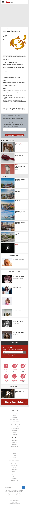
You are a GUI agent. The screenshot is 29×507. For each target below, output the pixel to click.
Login (14, 432)
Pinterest (16, 494)
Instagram (20, 494)
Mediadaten (14, 430)
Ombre (14, 455)
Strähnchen (14, 471)
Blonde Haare (14, 473)
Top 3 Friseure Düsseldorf (15, 424)
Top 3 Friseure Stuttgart (14, 428)
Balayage (14, 453)
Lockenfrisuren (14, 478)
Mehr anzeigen (14, 386)
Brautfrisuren (14, 451)
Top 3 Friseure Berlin (14, 423)
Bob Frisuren (14, 469)
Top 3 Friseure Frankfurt (14, 421)
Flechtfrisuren (14, 449)
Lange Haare (14, 467)
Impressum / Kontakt (14, 500)
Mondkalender (14, 413)
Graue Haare (14, 474)
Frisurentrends (14, 442)
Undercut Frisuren (14, 480)
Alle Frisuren (14, 342)
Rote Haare (14, 476)
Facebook (9, 494)
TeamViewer (14, 434)
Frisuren (14, 437)
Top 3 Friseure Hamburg (14, 426)
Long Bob (14, 457)
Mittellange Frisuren (14, 465)
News (14, 415)
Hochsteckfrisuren (14, 448)
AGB (14, 498)
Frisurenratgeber (14, 440)
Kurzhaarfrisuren (14, 463)
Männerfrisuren (14, 446)
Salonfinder (14, 417)
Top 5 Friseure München (14, 419)
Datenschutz (12, 355)
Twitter (13, 494)
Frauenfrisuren (14, 444)
